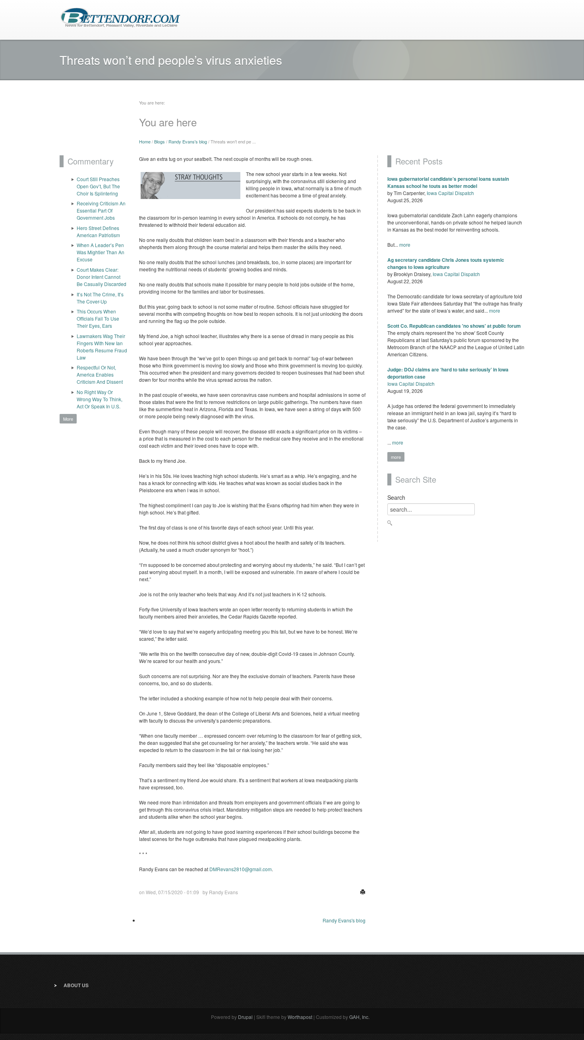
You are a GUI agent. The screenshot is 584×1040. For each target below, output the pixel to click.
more (404, 244)
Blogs (159, 141)
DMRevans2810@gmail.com (240, 869)
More (68, 419)
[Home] (120, 17)
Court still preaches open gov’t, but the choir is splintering (98, 186)
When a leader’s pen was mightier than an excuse (100, 252)
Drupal (245, 1016)
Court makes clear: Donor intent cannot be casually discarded (101, 276)
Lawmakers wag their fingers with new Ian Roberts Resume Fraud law (102, 346)
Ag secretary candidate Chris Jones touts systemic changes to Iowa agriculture (445, 263)
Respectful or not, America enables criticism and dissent (100, 374)
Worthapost (300, 1016)
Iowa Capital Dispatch (450, 192)
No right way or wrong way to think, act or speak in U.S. (99, 399)
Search (396, 497)
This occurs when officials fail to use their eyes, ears (98, 318)
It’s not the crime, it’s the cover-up (100, 298)
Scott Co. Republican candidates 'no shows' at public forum (454, 325)
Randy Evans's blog (187, 141)
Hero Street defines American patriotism (98, 231)
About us (76, 985)
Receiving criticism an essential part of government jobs (101, 210)
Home (145, 141)
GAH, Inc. (359, 1016)
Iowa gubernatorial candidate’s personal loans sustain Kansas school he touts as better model (448, 182)
